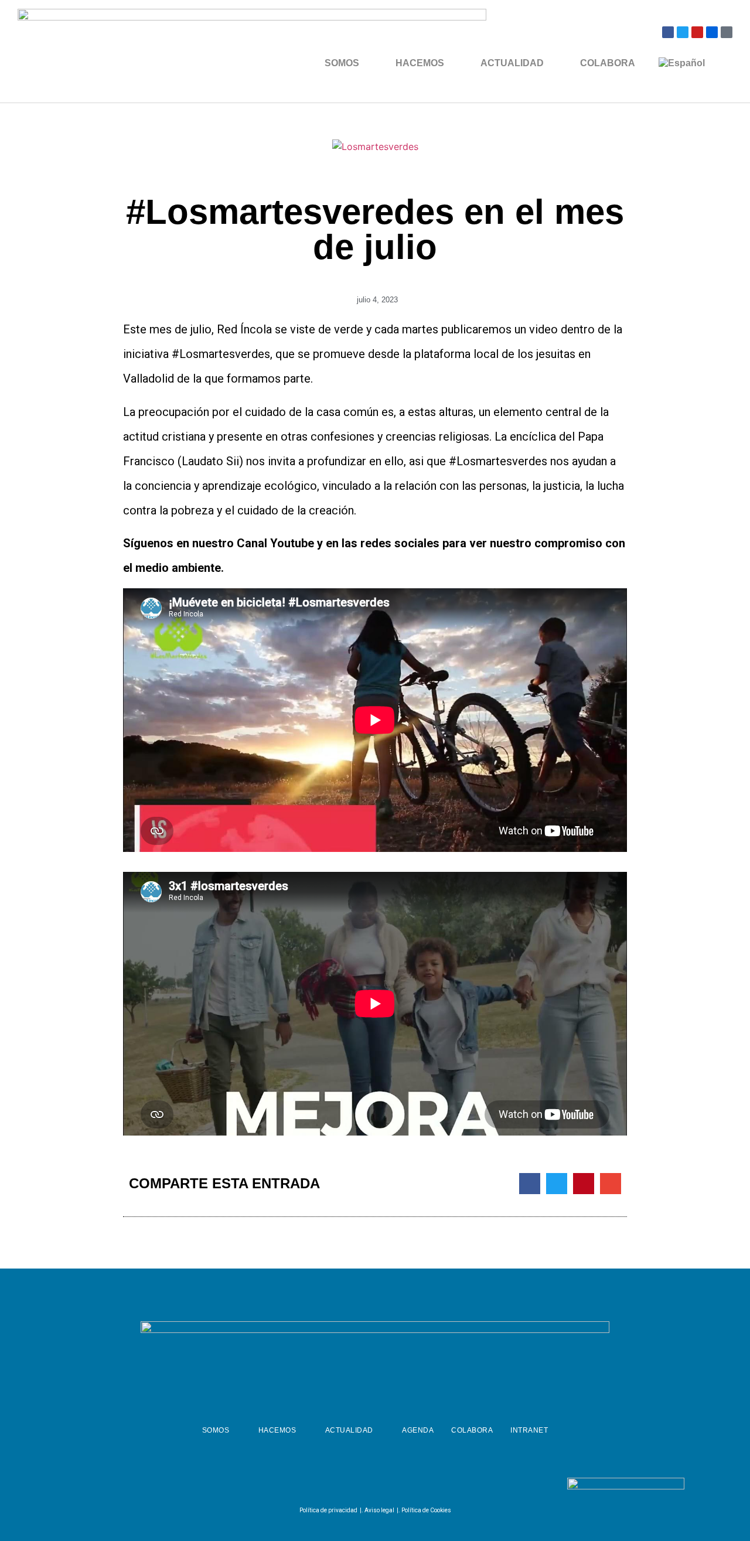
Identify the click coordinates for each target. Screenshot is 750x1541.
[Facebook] (668, 32)
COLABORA (607, 63)
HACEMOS (420, 63)
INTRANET (529, 1430)
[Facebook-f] (343, 1486)
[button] (529, 1183)
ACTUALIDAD (512, 63)
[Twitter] (682, 32)
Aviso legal (379, 1510)
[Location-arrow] (726, 32)
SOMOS (342, 63)
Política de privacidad (328, 1510)
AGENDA (418, 1430)
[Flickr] (712, 32)
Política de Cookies (426, 1510)
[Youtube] (697, 32)
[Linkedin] (401, 1486)
